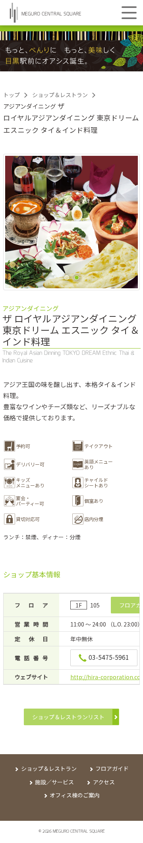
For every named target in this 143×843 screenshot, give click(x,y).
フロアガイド (112, 768)
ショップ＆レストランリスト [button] (68, 717)
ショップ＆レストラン (60, 95)
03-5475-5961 (109, 657)
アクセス (104, 782)
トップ (11, 95)
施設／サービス (54, 782)
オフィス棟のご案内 (75, 795)
